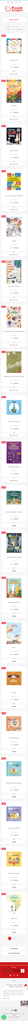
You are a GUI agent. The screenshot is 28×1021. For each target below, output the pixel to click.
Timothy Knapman (14, 154)
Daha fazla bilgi (6, 998)
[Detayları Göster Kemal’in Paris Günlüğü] (14, 407)
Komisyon (14, 64)
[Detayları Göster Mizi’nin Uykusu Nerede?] (14, 813)
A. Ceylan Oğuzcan (14, 651)
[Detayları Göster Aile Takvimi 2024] (14, 46)
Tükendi (14, 525)
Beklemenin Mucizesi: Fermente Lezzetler (14, 376)
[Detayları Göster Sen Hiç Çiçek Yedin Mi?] (14, 271)
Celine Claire (14, 245)
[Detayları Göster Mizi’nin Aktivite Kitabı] (14, 723)
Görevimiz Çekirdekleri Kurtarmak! (14, 512)
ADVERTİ (17, 1017)
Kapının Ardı (14, 918)
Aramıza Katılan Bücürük (14, 602)
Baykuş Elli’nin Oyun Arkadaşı (14, 557)
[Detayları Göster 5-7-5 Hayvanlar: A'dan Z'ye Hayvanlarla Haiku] (14, 317)
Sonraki (18, 938)
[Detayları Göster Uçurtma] (14, 633)
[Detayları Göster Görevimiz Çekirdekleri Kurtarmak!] (14, 497)
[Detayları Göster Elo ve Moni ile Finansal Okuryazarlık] (14, 181)
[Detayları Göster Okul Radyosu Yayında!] (14, 452)
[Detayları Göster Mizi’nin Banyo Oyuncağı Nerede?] (14, 768)
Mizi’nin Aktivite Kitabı (14, 738)
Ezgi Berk (14, 922)
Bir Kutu (14, 692)
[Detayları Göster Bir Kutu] (14, 678)
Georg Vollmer (14, 561)
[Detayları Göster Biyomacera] (14, 91)
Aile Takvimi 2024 (14, 60)
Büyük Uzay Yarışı (14, 150)
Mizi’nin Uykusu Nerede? (14, 828)
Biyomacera (14, 105)
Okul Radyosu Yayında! (14, 466)
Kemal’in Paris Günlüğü (14, 421)
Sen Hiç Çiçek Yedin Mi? (14, 286)
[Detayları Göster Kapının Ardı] (14, 904)
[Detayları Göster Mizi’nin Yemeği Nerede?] (14, 859)
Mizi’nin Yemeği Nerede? (14, 873)
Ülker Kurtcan (14, 109)
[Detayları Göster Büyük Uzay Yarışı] (14, 136)
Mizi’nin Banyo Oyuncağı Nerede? (14, 783)
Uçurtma (14, 647)
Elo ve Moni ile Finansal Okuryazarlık (14, 195)
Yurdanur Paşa (14, 380)
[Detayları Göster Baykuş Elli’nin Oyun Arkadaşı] (14, 542)
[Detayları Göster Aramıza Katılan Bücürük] (14, 588)
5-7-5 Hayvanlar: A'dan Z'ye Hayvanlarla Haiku (14, 331)
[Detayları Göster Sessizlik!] (14, 226)
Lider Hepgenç (14, 516)
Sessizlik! (14, 241)
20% (4, 35)
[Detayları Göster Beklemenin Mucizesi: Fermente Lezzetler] (14, 362)
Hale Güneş (14, 199)
